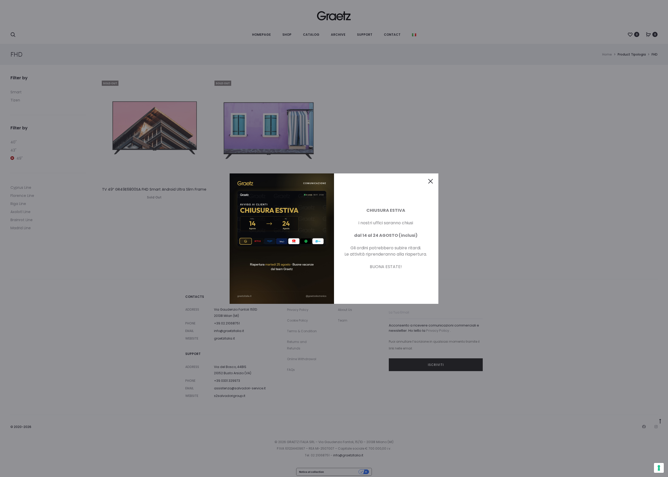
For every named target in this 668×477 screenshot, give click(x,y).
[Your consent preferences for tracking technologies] (659, 468)
